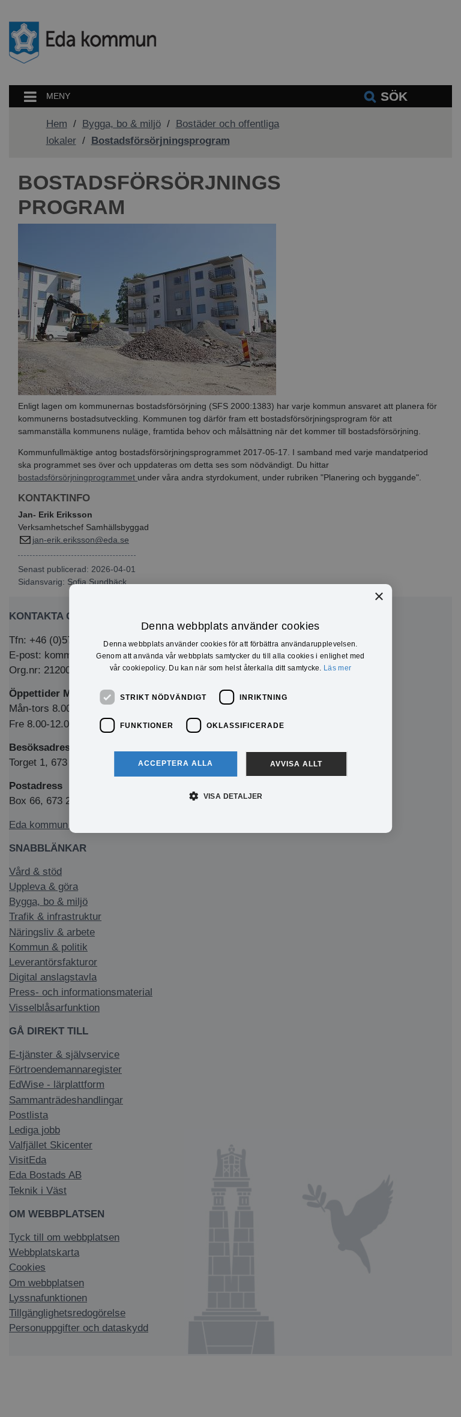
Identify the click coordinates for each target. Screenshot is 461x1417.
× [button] (378, 596)
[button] (230, 796)
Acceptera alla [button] (175, 763)
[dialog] (230, 709)
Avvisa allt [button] (296, 764)
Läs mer (337, 668)
